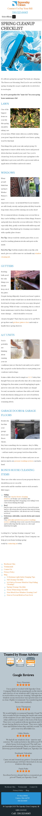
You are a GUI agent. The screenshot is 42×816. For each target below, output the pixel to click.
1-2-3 (30, 377)
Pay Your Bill (25, 8)
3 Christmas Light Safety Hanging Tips (21, 577)
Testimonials (8, 567)
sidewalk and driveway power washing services (19, 521)
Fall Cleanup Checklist (15, 580)
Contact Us (13, 8)
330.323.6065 (20, 12)
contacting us (12, 543)
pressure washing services (23, 461)
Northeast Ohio (9, 564)
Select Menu (7, 17)
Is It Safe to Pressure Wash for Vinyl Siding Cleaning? (22, 583)
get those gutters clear (21, 322)
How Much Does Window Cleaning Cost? (22, 592)
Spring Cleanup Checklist (16, 587)
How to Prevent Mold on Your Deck (20, 595)
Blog (5, 575)
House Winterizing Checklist (17, 590)
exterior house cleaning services (16, 498)
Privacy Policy (9, 572)
